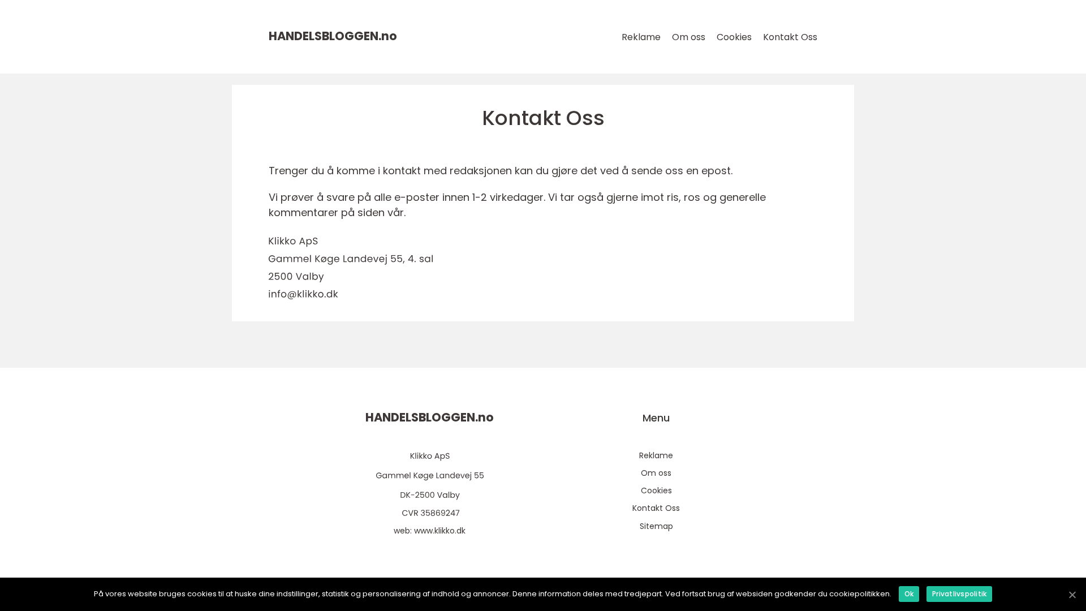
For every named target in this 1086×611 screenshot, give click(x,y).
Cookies (734, 37)
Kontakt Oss (790, 37)
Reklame (641, 37)
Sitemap (656, 526)
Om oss (688, 37)
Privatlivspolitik (959, 594)
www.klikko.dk (440, 530)
